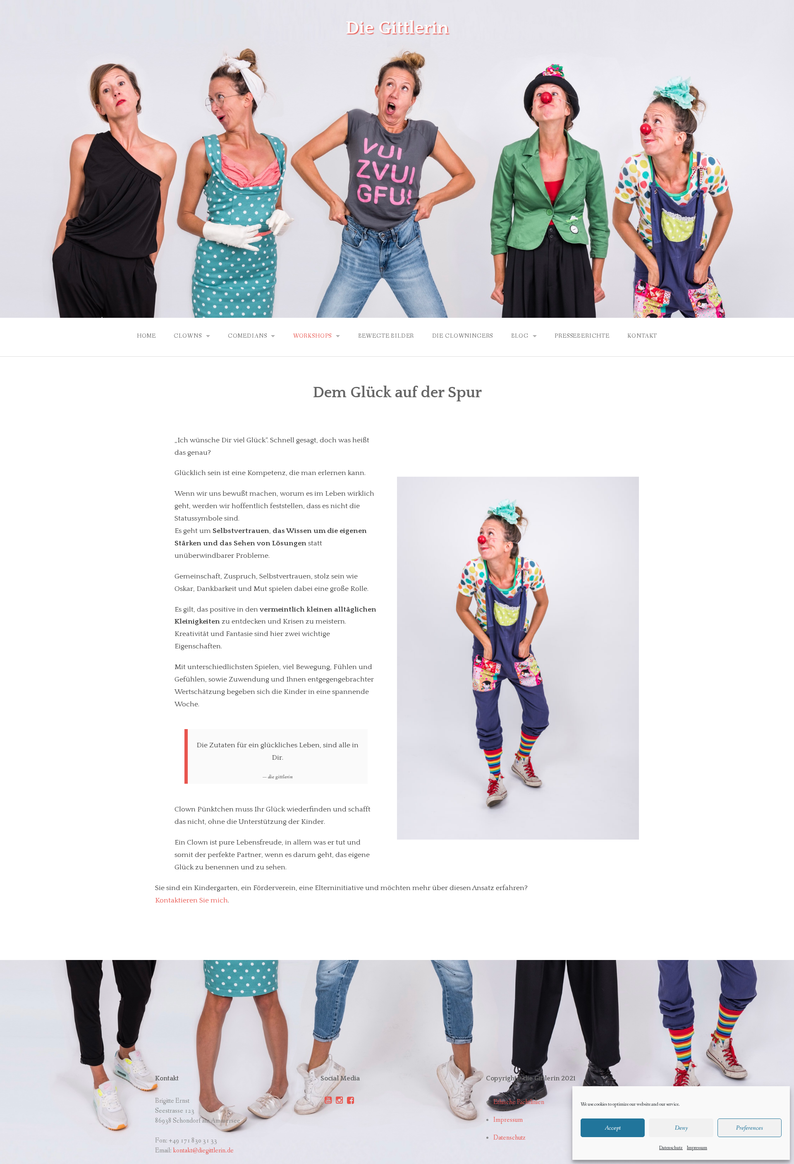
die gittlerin (397, 28)
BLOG (520, 336)
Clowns (187, 336)
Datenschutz (671, 1148)
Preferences (749, 1128)
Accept (613, 1128)
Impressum (697, 1148)
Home (146, 336)
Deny (681, 1128)
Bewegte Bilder (386, 336)
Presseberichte (582, 336)
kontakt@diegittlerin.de (203, 1150)
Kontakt (642, 336)
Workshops (312, 336)
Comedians (247, 336)
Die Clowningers (462, 336)
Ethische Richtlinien (518, 1102)
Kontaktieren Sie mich (191, 900)
